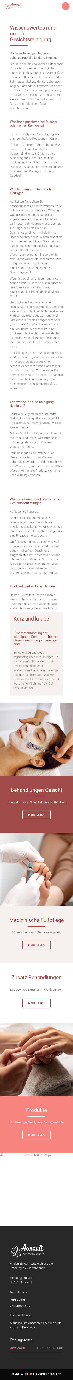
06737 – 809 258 (21, 1282)
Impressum (18, 1300)
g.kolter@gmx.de (21, 1278)
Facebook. (29, 1327)
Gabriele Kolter (48, 1374)
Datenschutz (20, 1306)
